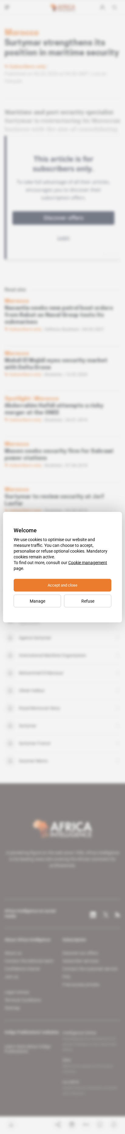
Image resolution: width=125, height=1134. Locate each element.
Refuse (87, 600)
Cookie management (87, 562)
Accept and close (62, 585)
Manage (37, 600)
